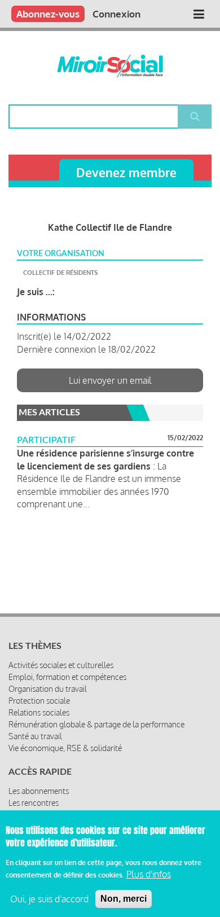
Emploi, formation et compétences (67, 677)
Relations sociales (38, 712)
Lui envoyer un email (110, 380)
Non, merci (123, 898)
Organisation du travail (47, 689)
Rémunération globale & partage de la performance (96, 724)
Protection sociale (39, 700)
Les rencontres (33, 803)
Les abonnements (38, 791)
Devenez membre (126, 172)
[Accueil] (110, 66)
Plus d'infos (148, 874)
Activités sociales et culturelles (60, 665)
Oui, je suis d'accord (49, 899)
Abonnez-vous (48, 14)
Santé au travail (35, 736)
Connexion (116, 14)
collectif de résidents (60, 273)
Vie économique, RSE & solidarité (65, 748)
